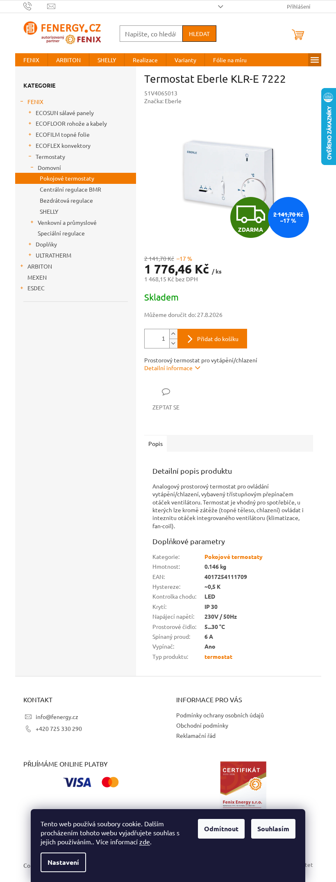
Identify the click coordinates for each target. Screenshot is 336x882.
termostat (218, 656)
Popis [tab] (155, 443)
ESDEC (36, 288)
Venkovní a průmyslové (67, 222)
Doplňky (46, 244)
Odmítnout (221, 828)
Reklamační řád (196, 735)
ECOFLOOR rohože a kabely (71, 123)
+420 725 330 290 (59, 728)
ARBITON (39, 266)
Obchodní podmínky (202, 725)
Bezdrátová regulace (66, 200)
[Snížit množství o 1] (173, 343)
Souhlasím (273, 828)
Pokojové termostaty (67, 178)
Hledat (199, 33)
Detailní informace (168, 367)
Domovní (49, 167)
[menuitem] (31, 59)
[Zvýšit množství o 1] (173, 334)
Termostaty (50, 156)
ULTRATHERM (53, 255)
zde (144, 841)
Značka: (163, 100)
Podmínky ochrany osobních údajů (220, 715)
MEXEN (37, 277)
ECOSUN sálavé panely (65, 112)
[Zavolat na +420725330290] (35, 5)
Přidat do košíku (217, 338)
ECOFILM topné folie (63, 134)
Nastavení (63, 862)
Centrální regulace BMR (70, 189)
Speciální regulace (61, 233)
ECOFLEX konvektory (63, 145)
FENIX (35, 101)
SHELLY (49, 211)
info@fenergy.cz (57, 716)
